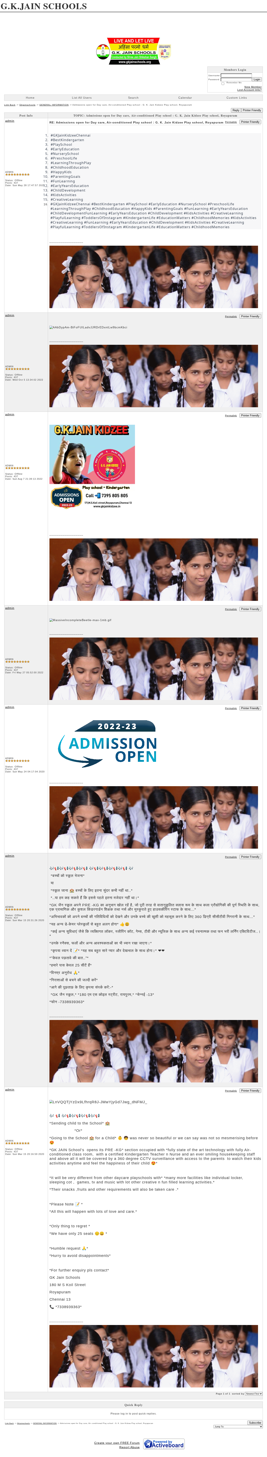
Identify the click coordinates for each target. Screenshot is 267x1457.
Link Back (9, 105)
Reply (236, 110)
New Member (253, 87)
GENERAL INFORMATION (54, 105)
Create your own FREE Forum (117, 1443)
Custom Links (237, 97)
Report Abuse (129, 1447)
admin (9, 120)
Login (257, 79)
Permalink (231, 122)
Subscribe (255, 1422)
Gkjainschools (27, 105)
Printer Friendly (252, 110)
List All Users (82, 97)
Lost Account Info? (249, 89)
